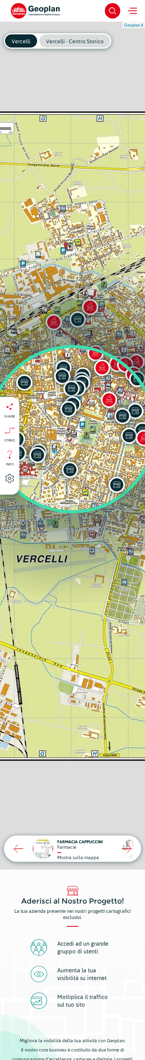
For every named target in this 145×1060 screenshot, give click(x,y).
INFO (10, 464)
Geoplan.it (133, 25)
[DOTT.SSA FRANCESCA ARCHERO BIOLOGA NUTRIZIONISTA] (70, 469)
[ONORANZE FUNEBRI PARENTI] (37, 455)
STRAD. (9, 440)
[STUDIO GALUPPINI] (129, 435)
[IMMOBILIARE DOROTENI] (116, 484)
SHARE (9, 416)
